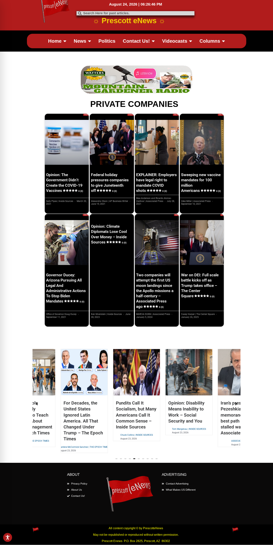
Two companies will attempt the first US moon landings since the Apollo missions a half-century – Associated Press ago (154, 291)
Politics (106, 41)
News (80, 41)
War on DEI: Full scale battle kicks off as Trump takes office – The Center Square (200, 285)
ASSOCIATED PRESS (215, 441)
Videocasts (174, 41)
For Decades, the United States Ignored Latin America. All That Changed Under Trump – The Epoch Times (57, 420)
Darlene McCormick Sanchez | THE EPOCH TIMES (58, 447)
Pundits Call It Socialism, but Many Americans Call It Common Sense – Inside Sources (110, 415)
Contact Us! (136, 41)
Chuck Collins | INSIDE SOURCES (110, 435)
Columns (209, 41)
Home (54, 41)
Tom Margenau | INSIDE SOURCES (163, 429)
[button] (116, 458)
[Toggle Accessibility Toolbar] (7, 537)
